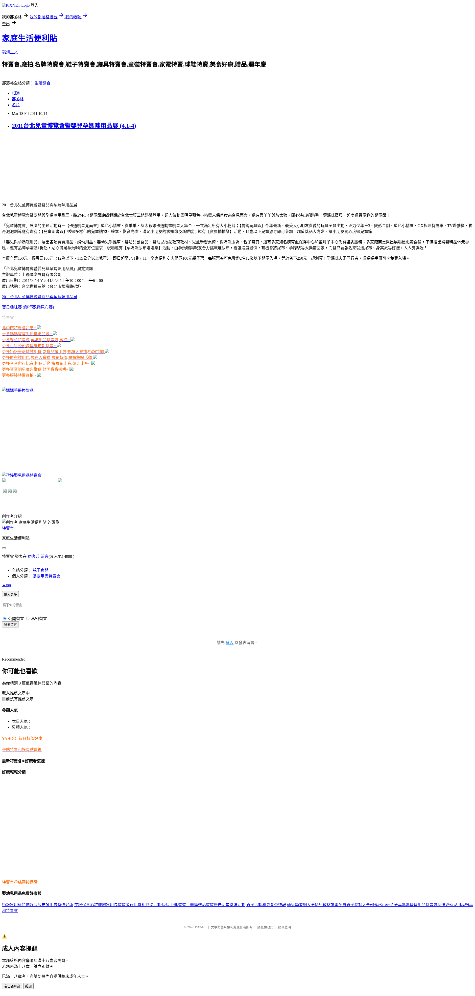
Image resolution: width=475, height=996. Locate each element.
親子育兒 (40, 570)
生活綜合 (42, 83)
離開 (28, 986)
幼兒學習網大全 (301, 905)
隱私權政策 (265, 927)
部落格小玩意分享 (386, 905)
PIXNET (200, 927)
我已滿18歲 (12, 986)
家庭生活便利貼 (29, 38)
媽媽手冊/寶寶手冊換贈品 (183, 905)
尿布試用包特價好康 (55, 905)
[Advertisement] (39, 165)
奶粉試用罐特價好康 (20, 905)
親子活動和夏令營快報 (266, 905)
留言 (44, 556)
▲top (6, 585)
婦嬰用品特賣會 (46, 576)
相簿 (16, 93)
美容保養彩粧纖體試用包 (96, 905)
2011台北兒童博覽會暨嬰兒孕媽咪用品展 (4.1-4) (74, 126)
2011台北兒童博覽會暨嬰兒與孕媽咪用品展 (39, 297)
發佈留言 (10, 624)
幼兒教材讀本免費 (330, 905)
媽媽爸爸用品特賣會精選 (423, 905)
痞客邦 (34, 556)
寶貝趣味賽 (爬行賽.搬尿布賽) (28, 307)
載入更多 (10, 594)
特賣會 (8, 528)
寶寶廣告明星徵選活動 (225, 905)
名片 (16, 105)
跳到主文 (10, 52)
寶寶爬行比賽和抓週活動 (139, 905)
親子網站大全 (358, 905)
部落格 (18, 99)
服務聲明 (284, 927)
